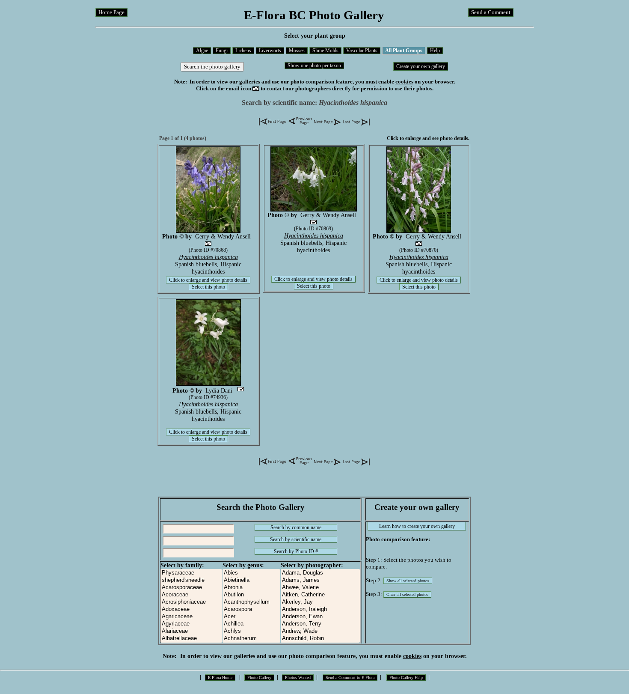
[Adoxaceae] (191, 609)
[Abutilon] (251, 595)
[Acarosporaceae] (191, 587)
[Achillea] (251, 624)
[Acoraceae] (191, 595)
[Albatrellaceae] (191, 638)
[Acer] (251, 616)
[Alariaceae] (191, 631)
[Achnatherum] (251, 638)
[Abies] (251, 573)
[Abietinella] (251, 580)
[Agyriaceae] (191, 624)
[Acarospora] (251, 609)
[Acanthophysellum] (251, 602)
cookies (404, 81)
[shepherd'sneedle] (191, 580)
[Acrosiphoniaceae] (191, 602)
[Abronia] (251, 587)
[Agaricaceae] (191, 616)
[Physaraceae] (191, 573)
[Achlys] (251, 631)
